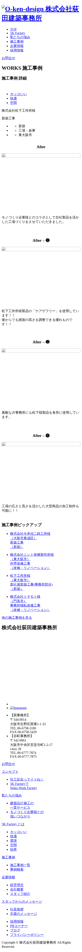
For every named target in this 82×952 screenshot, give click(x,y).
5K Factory (17, 33)
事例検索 (17, 869)
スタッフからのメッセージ (22, 901)
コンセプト (10, 771)
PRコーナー (19, 926)
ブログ (15, 930)
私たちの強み (20, 37)
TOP (13, 29)
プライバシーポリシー (27, 934)
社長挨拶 (17, 909)
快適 (13, 98)
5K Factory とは (13, 824)
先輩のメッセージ (23, 913)
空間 (13, 103)
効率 (13, 849)
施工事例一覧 (20, 865)
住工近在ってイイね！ (27, 779)
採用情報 (17, 50)
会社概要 (17, 889)
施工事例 (17, 41)
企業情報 (17, 46)
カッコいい (18, 94)
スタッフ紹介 (20, 894)
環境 (13, 840)
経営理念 (17, 885)
